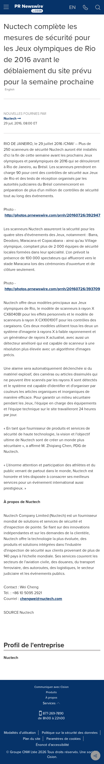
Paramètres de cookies (63, 738)
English (10, 89)
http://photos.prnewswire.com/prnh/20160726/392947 (52, 215)
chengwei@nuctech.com (41, 598)
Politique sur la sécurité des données (70, 732)
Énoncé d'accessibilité (52, 744)
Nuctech (11, 657)
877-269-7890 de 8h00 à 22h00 (51, 716)
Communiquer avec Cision (51, 687)
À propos (51, 697)
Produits (51, 692)
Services (50, 703)
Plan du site (31, 738)
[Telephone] (85, 7)
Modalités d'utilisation (20, 732)
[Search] (98, 7)
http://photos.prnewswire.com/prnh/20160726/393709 (52, 289)
